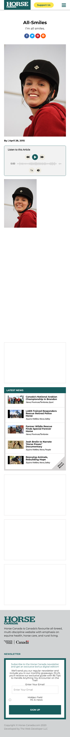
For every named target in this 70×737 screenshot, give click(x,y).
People (48, 450)
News (28, 402)
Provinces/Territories (39, 402)
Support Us (43, 5)
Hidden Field (35, 697)
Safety (47, 419)
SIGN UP (35, 709)
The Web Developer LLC (34, 728)
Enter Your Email (35, 684)
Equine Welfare (32, 419)
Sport (51, 402)
